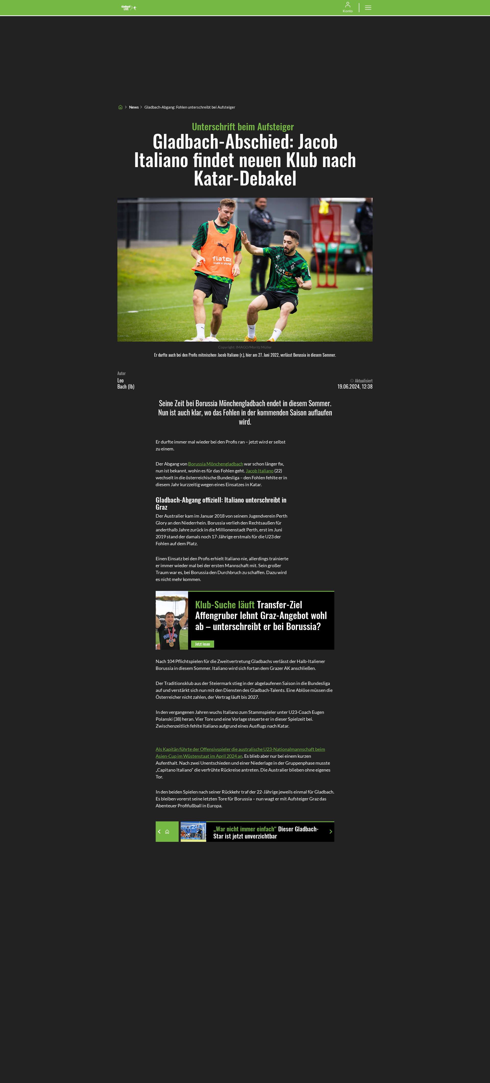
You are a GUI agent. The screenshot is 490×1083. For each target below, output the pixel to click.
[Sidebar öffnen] (368, 8)
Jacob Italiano (260, 470)
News (134, 107)
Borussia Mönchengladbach (215, 464)
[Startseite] (120, 107)
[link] (129, 7)
